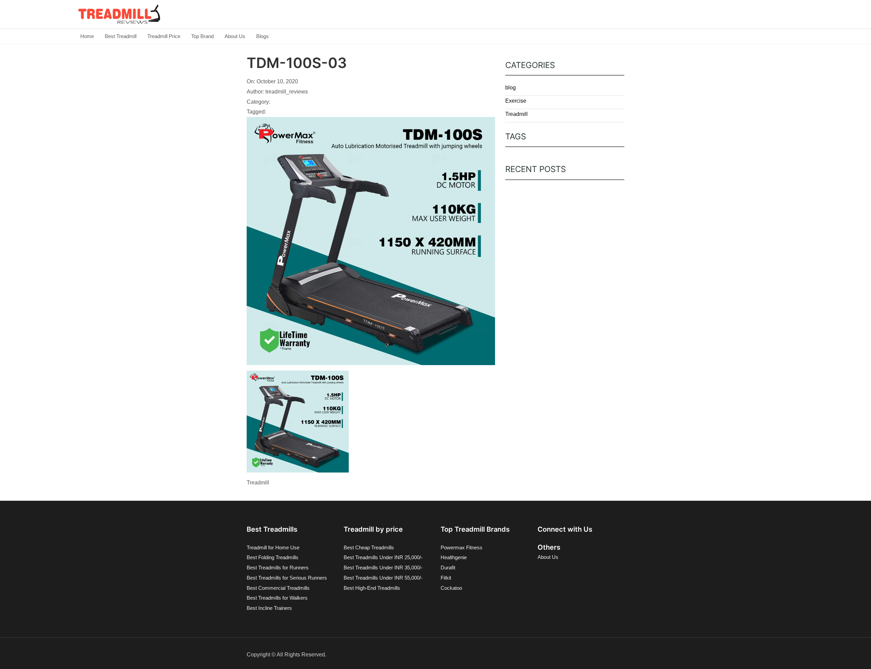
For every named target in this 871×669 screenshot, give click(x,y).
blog (510, 87)
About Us (235, 36)
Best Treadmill (120, 36)
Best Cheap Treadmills (369, 547)
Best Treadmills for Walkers (277, 598)
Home (87, 36)
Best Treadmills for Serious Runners (287, 578)
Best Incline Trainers (269, 608)
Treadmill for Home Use (273, 547)
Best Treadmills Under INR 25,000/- (383, 557)
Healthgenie (454, 557)
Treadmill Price (163, 36)
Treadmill (516, 114)
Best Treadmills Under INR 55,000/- (383, 578)
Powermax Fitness (461, 547)
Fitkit (446, 578)
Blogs (262, 36)
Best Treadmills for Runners (278, 567)
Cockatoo (451, 588)
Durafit (448, 567)
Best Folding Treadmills (272, 557)
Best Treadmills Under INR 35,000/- (383, 567)
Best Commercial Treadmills (278, 588)
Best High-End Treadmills (372, 588)
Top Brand (202, 36)
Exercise (515, 101)
